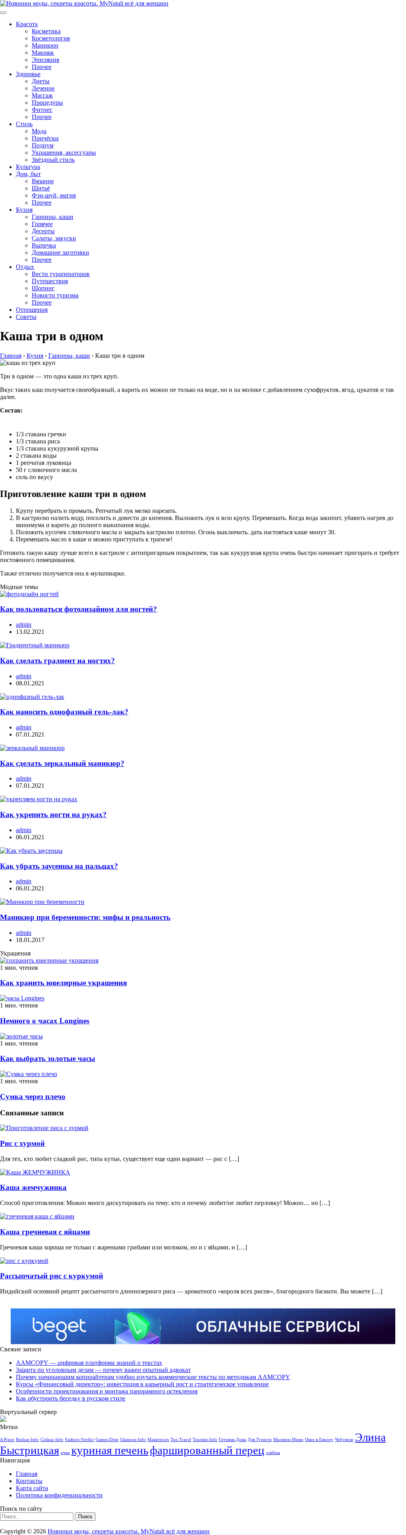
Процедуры (47, 102)
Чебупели (344, 1439)
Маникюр (45, 45)
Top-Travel (180, 1439)
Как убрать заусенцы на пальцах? (59, 866)
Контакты (29, 1480)
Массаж (42, 95)
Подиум (43, 145)
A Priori (7, 1439)
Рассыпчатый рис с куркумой (51, 1276)
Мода (39, 131)
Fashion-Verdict (79, 1439)
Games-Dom (107, 1439)
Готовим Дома (232, 1439)
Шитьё (41, 188)
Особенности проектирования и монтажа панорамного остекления (106, 1391)
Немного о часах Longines (44, 1021)
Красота (27, 24)
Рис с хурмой (22, 1143)
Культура (28, 166)
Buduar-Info (27, 1439)
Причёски (45, 138)
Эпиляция (45, 59)
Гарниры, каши (52, 216)
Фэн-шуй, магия (54, 195)
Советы (26, 316)
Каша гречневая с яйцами (45, 1232)
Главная (26, 1473)
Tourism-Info (205, 1439)
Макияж (43, 52)
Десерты (43, 231)
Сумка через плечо (32, 1096)
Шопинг (43, 288)
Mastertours (158, 1439)
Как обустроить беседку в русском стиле (70, 1398)
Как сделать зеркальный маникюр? (62, 763)
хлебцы (273, 1453)
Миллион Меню (288, 1439)
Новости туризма (55, 295)
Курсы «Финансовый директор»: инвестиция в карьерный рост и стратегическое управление (142, 1384)
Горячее (42, 224)
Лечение (43, 88)
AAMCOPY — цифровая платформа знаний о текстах (89, 1362)
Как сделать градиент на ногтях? (57, 660)
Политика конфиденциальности (59, 1495)
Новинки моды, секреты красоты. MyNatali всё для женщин (129, 1531)
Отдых (25, 266)
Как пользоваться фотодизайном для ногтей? (78, 609)
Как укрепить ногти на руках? (53, 814)
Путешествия (50, 281)
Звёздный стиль (53, 159)
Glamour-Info (133, 1439)
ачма (65, 1453)
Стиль (24, 124)
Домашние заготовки (60, 252)
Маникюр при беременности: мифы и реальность (85, 917)
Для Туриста (260, 1439)
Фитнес (42, 109)
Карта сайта (32, 1488)
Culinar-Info (51, 1439)
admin (23, 624)
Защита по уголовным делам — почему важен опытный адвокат (103, 1369)
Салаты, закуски (54, 238)
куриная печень (109, 1450)
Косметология (51, 38)
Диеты (41, 81)
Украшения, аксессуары (64, 152)
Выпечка (44, 245)
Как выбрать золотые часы (47, 1058)
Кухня (24, 209)
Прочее (42, 66)
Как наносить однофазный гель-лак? (64, 712)
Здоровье (28, 74)
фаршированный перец (207, 1450)
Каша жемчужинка (33, 1187)
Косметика (46, 31)
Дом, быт (28, 174)
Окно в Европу (319, 1439)
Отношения (32, 309)
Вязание (43, 181)
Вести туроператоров (61, 274)
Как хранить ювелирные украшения (63, 983)
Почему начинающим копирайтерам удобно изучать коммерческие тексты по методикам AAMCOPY (153, 1377)
